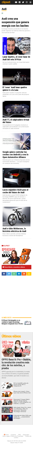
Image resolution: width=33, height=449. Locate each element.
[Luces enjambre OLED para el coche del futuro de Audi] (16, 178)
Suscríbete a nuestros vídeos (14, 267)
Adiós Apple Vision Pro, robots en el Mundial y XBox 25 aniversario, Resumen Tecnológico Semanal (22, 409)
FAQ (19, 434)
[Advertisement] (16, 297)
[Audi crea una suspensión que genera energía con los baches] (16, 13)
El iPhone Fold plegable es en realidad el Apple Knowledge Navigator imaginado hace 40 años (12, 322)
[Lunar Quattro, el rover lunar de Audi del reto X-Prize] (16, 46)
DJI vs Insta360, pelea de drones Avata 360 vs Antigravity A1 (21, 384)
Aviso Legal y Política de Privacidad (13, 436)
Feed (7, 434)
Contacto (13, 434)
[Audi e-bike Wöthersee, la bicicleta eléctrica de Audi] (16, 216)
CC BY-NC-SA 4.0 (17, 441)
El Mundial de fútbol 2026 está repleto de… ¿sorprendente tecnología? (22, 417)
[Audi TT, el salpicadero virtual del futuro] (16, 109)
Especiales (26, 434)
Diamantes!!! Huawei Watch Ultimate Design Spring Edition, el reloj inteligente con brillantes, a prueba (22, 401)
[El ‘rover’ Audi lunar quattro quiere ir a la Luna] (16, 77)
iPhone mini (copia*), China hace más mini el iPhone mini (22, 392)
